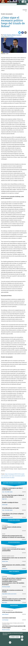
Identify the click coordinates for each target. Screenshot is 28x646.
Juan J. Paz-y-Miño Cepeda (7, 491)
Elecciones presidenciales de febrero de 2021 (14, 482)
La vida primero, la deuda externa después (11, 527)
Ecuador (10, 37)
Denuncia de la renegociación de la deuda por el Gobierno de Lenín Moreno (13, 536)
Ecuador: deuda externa (14, 520)
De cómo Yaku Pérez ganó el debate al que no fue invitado (13, 496)
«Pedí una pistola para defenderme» (12, 612)
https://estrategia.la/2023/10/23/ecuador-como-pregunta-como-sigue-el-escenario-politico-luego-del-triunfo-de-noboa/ (13, 475)
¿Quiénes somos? (14, 637)
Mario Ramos (4, 602)
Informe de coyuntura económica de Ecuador (12, 591)
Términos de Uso (12, 634)
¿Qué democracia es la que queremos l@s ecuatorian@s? (14, 626)
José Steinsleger (5, 619)
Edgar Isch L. (4, 498)
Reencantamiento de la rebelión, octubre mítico (13, 565)
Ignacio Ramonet (5, 614)
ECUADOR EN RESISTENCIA (14, 542)
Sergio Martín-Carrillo (6, 593)
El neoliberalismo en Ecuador (10, 508)
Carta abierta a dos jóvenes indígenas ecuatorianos (13, 514)
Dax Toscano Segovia (6, 586)
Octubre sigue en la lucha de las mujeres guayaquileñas (13, 549)
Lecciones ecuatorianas (9, 618)
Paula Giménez (7, 35)
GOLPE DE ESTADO (14, 605)
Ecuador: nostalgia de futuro (10, 502)
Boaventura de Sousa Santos (7, 517)
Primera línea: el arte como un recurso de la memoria (14, 558)
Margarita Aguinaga (6, 629)
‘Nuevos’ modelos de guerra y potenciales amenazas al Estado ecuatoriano (14, 599)
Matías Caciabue (16, 35)
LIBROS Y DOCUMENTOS (14, 571)
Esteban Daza (4, 568)
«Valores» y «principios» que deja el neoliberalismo (12, 488)
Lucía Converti (13, 593)
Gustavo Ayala (4, 504)
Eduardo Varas (5, 561)
